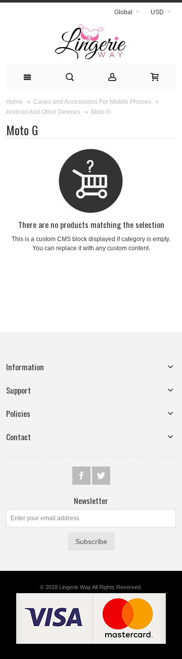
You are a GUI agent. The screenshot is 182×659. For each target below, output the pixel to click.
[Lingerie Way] (91, 42)
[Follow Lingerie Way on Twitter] (101, 475)
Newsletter (91, 500)
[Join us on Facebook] (82, 475)
